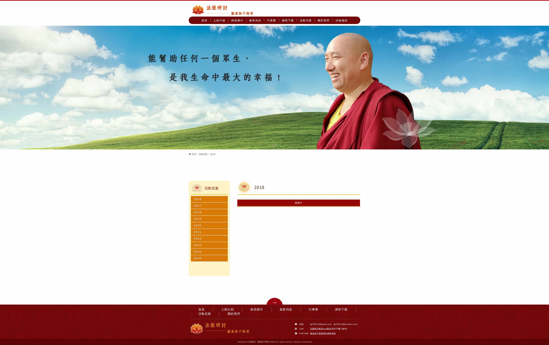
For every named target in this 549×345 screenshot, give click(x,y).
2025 (198, 258)
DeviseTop (307, 342)
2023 (198, 245)
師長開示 (237, 20)
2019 (198, 218)
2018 (212, 154)
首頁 (205, 20)
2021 (198, 232)
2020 (198, 225)
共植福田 (342, 20)
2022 (198, 238)
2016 (198, 199)
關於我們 (324, 20)
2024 (198, 251)
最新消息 (255, 20)
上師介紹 (219, 20)
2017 (198, 205)
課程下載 (288, 20)
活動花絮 (306, 20)
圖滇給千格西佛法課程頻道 (323, 333)
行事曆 (271, 20)
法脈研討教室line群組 (320, 329)
